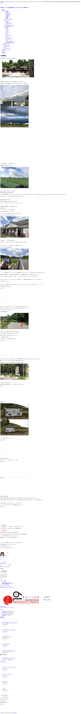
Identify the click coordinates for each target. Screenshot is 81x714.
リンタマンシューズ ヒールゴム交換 (8, 667)
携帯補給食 (4, 615)
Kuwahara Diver (8, 26)
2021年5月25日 (2, 58)
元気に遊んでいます (5, 611)
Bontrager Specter (5, 681)
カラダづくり (4, 49)
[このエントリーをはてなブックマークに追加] (6, 552)
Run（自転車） (6, 11)
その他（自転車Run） (9, 19)
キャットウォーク (5, 613)
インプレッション (3, 661)
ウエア (7, 36)
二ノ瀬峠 (7, 15)
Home (3, 9)
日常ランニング (6, 45)
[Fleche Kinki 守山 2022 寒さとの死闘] (6, 628)
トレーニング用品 (9, 41)
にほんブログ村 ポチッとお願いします (7, 587)
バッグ (7, 40)
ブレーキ (7, 32)
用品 (5, 47)
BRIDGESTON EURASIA (10, 25)
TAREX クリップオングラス (7, 674)
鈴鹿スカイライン (9, 14)
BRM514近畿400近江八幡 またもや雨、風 (9, 622)
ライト (7, 34)
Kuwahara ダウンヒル (9, 23)
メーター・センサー (9, 38)
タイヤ (7, 29)
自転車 (3, 10)
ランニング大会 (6, 46)
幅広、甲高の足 (5, 695)
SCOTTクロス (8, 22)
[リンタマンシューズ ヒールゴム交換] (6, 665)
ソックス (3, 688)
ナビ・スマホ (8, 39)
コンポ (7, 31)
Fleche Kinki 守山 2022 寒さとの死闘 (8, 629)
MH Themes (15, 712)
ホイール (7, 30)
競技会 (7, 12)
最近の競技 (2, 617)
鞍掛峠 (7, 18)
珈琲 (3, 51)
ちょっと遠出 (8, 13)
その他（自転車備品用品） (10, 42)
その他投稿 (4, 52)
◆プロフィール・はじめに (4, 566)
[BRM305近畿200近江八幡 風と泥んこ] (6, 649)
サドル (7, 33)
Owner (6, 58)
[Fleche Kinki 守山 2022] (6, 642)
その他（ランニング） (8, 48)
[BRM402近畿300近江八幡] (6, 635)
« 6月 (1, 579)
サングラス (8, 37)
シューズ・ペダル (9, 35)
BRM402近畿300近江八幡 (6, 636)
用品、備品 (6, 27)
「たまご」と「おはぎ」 (6, 50)
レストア (5, 24)
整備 (5, 20)
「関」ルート (5, 659)
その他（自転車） (7, 43)
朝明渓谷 (7, 16)
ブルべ (7, 28)
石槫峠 (7, 17)
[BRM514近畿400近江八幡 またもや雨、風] (6, 621)
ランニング (4, 44)
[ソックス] (6, 686)
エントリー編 (47, 599)
